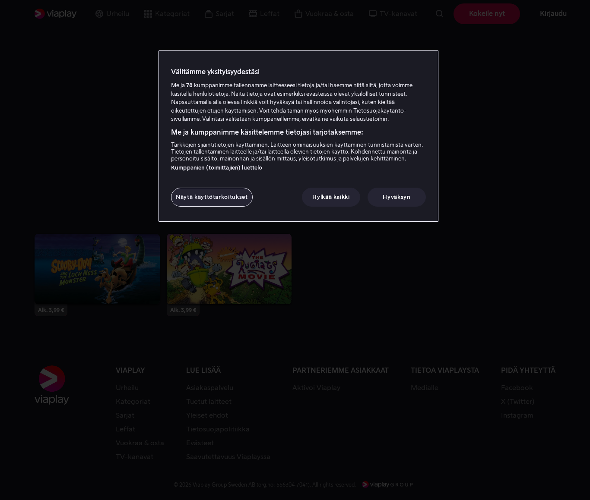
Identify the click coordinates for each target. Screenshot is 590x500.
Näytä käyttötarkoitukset (212, 197)
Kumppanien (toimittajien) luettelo (216, 167)
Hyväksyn (396, 197)
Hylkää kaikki (330, 197)
